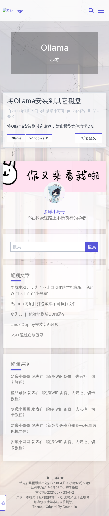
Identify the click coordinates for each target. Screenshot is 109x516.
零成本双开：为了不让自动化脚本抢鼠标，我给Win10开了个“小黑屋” (52, 290)
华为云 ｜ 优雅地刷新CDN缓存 (38, 314)
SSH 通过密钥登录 (27, 334)
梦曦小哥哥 (54, 211)
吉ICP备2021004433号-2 (54, 492)
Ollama (16, 138)
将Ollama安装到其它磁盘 (44, 101)
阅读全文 (88, 138)
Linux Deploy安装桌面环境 (35, 324)
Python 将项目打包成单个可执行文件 (43, 303)
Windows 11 (39, 138)
